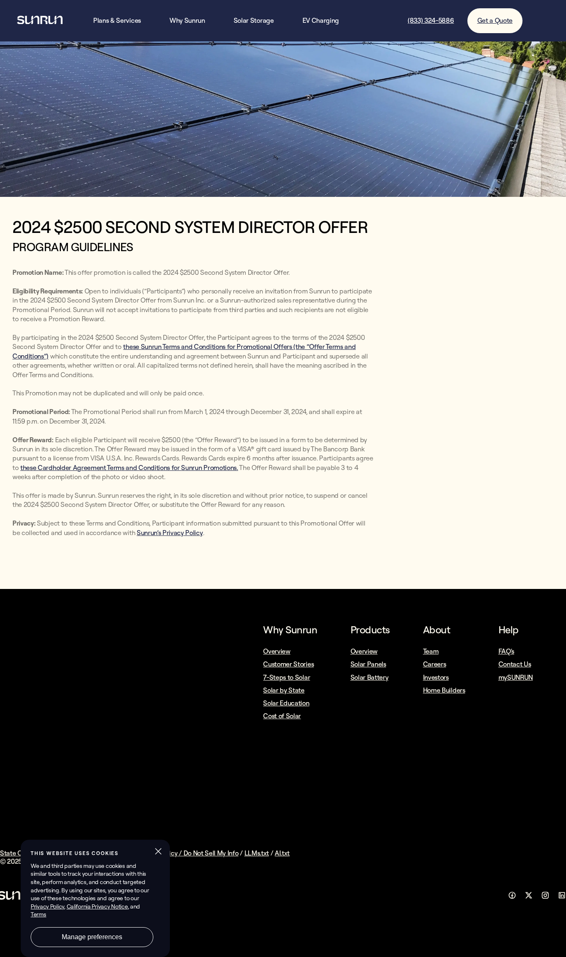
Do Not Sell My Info (211, 853)
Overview (276, 651)
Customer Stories (288, 664)
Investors (436, 677)
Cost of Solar (282, 716)
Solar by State (284, 690)
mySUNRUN (515, 677)
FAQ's (506, 651)
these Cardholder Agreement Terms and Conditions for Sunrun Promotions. (129, 467)
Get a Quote (495, 20)
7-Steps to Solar (286, 677)
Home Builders (444, 690)
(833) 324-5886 (431, 20)
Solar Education (286, 703)
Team (431, 651)
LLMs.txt (256, 853)
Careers (434, 664)
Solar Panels (368, 664)
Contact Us (514, 664)
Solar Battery (370, 677)
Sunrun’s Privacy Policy (170, 532)
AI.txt (282, 853)
